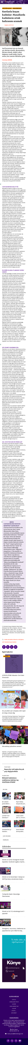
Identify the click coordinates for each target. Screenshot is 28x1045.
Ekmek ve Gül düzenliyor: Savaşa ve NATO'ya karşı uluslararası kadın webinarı (13, 879)
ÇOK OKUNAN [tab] (6, 836)
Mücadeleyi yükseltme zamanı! (11, 746)
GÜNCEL (14, 999)
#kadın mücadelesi (8, 639)
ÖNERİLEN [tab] (6, 840)
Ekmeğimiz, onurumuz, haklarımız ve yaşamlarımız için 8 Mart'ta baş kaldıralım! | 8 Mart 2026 (13, 931)
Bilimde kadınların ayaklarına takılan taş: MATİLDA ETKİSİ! (10, 780)
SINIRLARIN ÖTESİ (14, 1001)
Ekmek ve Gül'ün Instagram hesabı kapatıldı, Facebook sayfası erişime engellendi (13, 862)
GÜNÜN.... (14, 1010)
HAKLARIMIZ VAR (14, 1006)
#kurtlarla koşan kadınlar (10, 642)
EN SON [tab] (5, 789)
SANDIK (14, 1004)
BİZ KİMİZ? (14, 1013)
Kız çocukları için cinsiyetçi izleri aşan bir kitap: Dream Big (14, 712)
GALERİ (14, 1008)
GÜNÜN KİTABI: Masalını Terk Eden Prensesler (13, 676)
